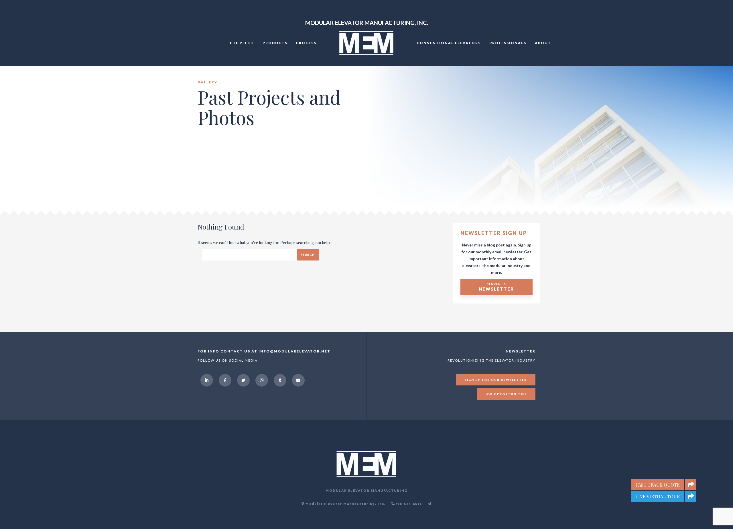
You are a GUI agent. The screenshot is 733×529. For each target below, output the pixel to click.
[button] (690, 496)
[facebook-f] (225, 380)
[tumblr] (280, 380)
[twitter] (243, 380)
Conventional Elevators (449, 43)
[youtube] (298, 380)
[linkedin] (206, 380)
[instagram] (261, 380)
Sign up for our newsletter (496, 379)
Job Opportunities (506, 394)
